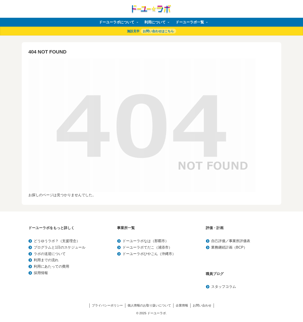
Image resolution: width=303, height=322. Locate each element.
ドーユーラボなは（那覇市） (145, 241)
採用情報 (41, 273)
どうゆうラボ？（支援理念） (57, 241)
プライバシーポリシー (107, 305)
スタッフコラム (223, 286)
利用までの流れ (46, 260)
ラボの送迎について (50, 254)
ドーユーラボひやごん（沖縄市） (149, 254)
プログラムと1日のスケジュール (59, 247)
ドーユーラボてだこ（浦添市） (147, 247)
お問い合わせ (202, 305)
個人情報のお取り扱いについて (149, 305)
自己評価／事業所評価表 (230, 241)
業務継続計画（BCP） (229, 247)
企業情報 (182, 305)
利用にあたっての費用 (51, 266)
